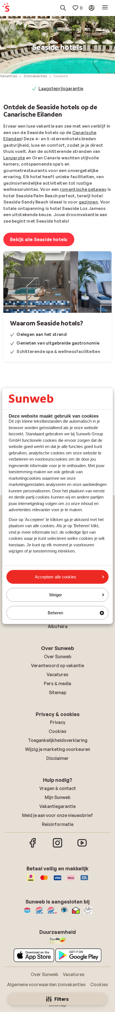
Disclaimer (57, 758)
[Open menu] (105, 8)
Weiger (55, 594)
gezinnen (88, 202)
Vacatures (57, 674)
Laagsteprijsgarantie (61, 88)
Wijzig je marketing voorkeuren (57, 749)
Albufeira (58, 626)
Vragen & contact (57, 788)
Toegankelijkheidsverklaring (57, 740)
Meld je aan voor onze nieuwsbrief (57, 815)
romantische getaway (83, 189)
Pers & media (57, 683)
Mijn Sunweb (58, 797)
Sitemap (57, 692)
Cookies (57, 731)
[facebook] (33, 847)
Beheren (55, 612)
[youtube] (82, 847)
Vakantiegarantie (57, 806)
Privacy (57, 722)
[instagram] (57, 847)
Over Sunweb (57, 656)
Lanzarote (14, 157)
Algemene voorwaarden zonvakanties (46, 984)
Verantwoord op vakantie (57, 665)
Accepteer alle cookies (55, 576)
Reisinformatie (57, 824)
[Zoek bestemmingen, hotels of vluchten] (63, 7)
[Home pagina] (5, 8)
